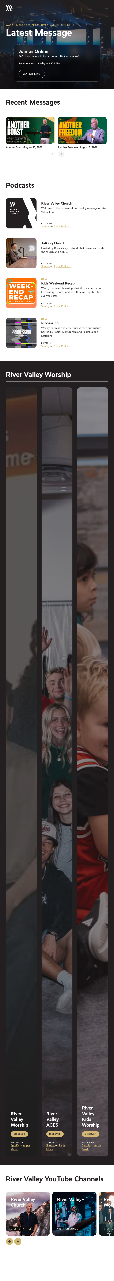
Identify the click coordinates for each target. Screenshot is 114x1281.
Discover (19, 1134)
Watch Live (32, 73)
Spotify (45, 226)
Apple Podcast (62, 226)
